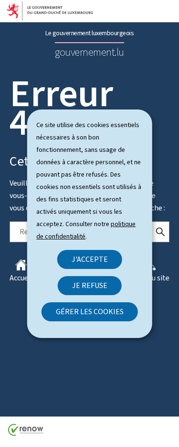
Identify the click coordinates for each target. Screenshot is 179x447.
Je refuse (89, 285)
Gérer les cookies (90, 312)
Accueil (21, 278)
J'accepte (90, 259)
